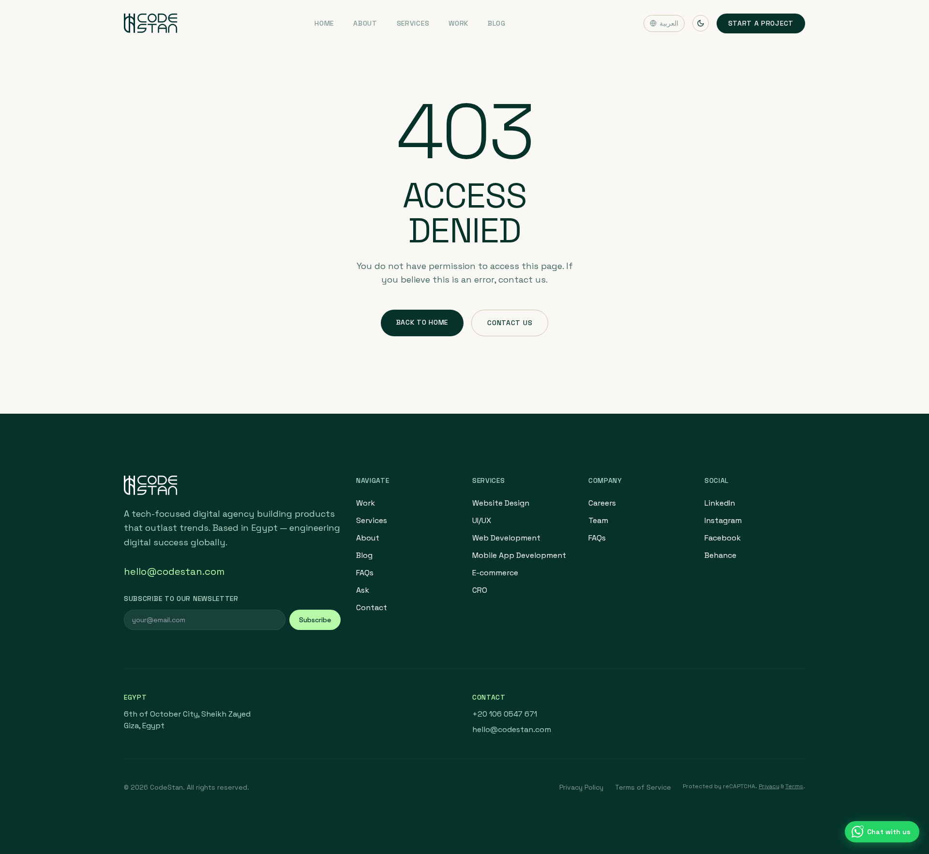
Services (413, 23)
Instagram (723, 520)
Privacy (769, 786)
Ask (362, 590)
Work (458, 23)
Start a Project (761, 23)
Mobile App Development (519, 555)
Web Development (506, 538)
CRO (479, 590)
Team (598, 520)
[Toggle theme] (700, 23)
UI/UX (481, 520)
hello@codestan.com (174, 571)
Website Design (500, 503)
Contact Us (509, 322)
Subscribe (315, 619)
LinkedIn (719, 503)
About (365, 23)
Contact (371, 607)
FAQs (365, 573)
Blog (497, 23)
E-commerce (495, 573)
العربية (668, 23)
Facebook (722, 538)
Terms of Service (643, 787)
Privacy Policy (581, 787)
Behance (720, 555)
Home (324, 23)
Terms (794, 786)
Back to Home (422, 322)
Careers (602, 503)
